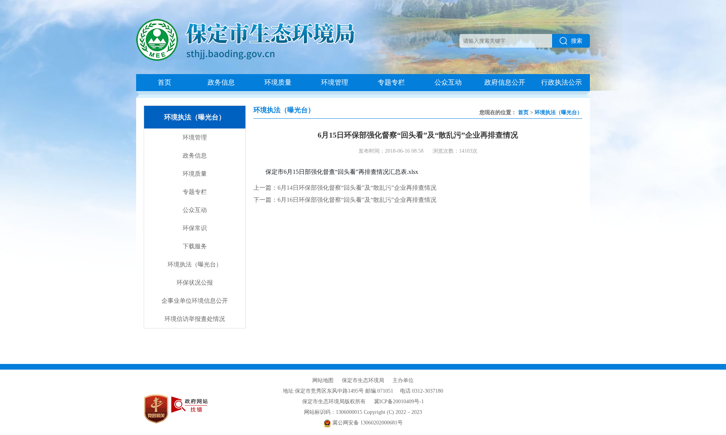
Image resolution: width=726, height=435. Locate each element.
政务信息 (221, 82)
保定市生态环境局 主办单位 (378, 380)
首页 (164, 82)
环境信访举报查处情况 (194, 319)
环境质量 (278, 82)
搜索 (576, 41)
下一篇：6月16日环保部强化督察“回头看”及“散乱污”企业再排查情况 (344, 200)
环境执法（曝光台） (195, 264)
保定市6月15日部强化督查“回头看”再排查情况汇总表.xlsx (341, 172)
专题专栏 (391, 82)
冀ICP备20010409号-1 (399, 401)
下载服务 (195, 246)
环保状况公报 (195, 282)
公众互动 (448, 82)
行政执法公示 (561, 82)
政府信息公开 (504, 82)
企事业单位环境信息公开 (194, 300)
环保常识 (195, 228)
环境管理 (334, 82)
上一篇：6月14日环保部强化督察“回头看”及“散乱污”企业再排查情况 (344, 187)
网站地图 (323, 380)
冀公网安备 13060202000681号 (367, 423)
